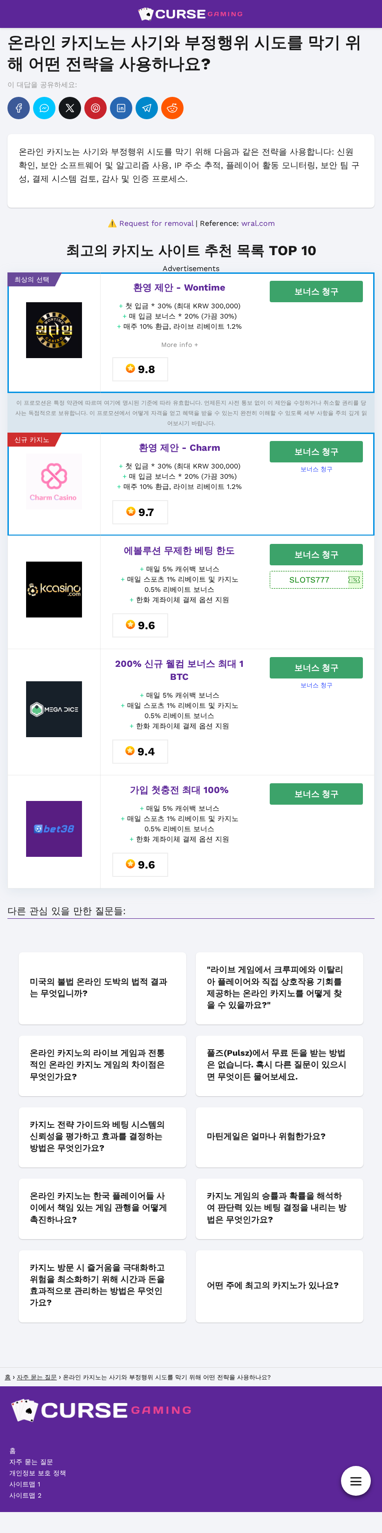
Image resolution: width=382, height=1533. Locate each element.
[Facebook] (18, 108)
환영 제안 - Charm (179, 447)
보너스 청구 (316, 291)
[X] (70, 108)
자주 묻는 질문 (31, 1461)
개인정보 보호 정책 (37, 1473)
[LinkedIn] (121, 108)
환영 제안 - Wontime (179, 287)
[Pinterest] (95, 108)
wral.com (258, 223)
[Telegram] (147, 108)
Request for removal (156, 223)
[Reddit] (172, 108)
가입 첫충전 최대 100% (179, 789)
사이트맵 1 (24, 1484)
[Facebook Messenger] (44, 108)
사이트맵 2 (25, 1495)
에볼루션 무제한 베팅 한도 (179, 550)
